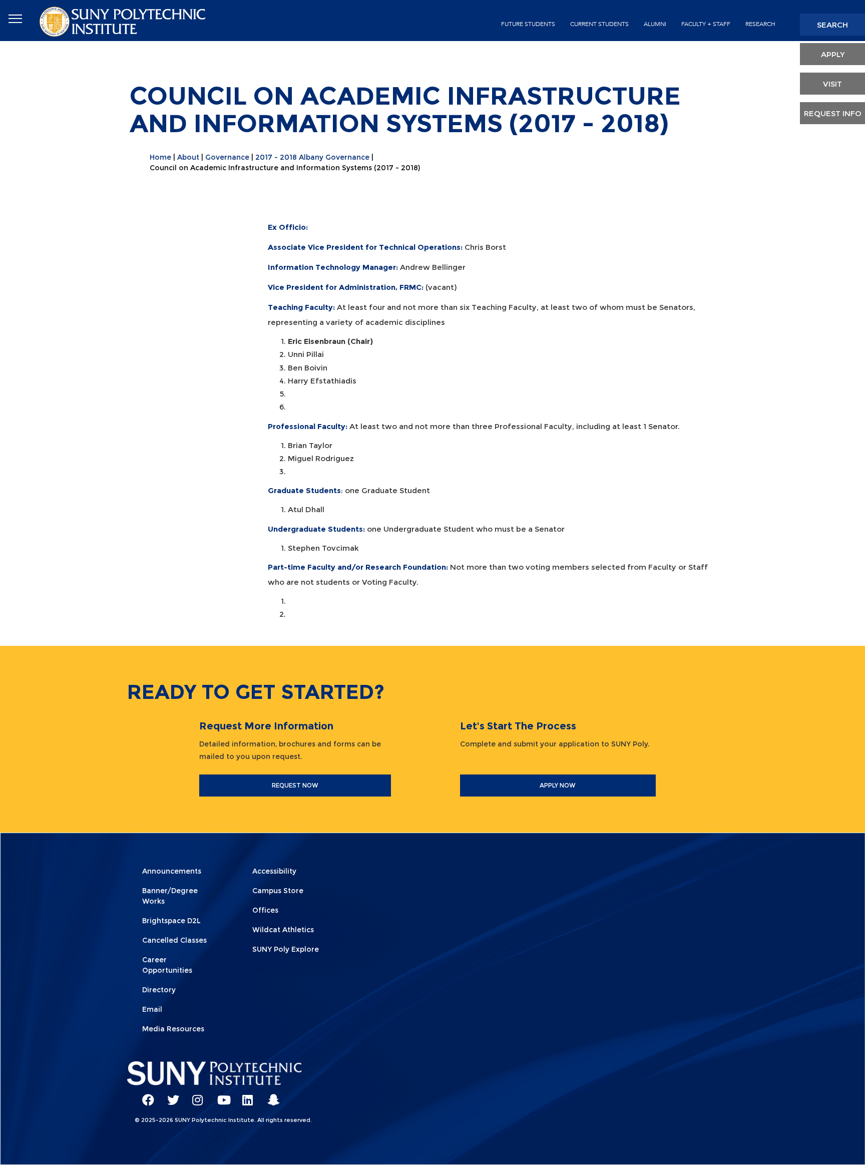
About (188, 157)
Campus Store (277, 890)
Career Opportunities (167, 965)
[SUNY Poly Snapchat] (270, 1095)
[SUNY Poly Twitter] (170, 1095)
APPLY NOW (558, 785)
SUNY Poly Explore (285, 949)
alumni (655, 24)
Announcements (171, 871)
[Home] (124, 21)
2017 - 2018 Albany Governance (312, 157)
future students (528, 24)
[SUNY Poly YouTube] (220, 1095)
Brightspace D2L (171, 920)
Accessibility (274, 871)
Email (152, 1009)
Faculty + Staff (705, 24)
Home (160, 157)
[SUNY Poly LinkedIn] (245, 1095)
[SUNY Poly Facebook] (145, 1095)
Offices (265, 910)
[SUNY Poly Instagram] (195, 1095)
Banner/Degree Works (170, 896)
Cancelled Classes (174, 940)
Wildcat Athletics (283, 929)
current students (599, 24)
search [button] (832, 25)
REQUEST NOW (295, 785)
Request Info (832, 113)
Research (760, 24)
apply (832, 54)
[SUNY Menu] (15, 19)
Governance (227, 157)
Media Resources (173, 1028)
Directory (159, 989)
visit (832, 84)
